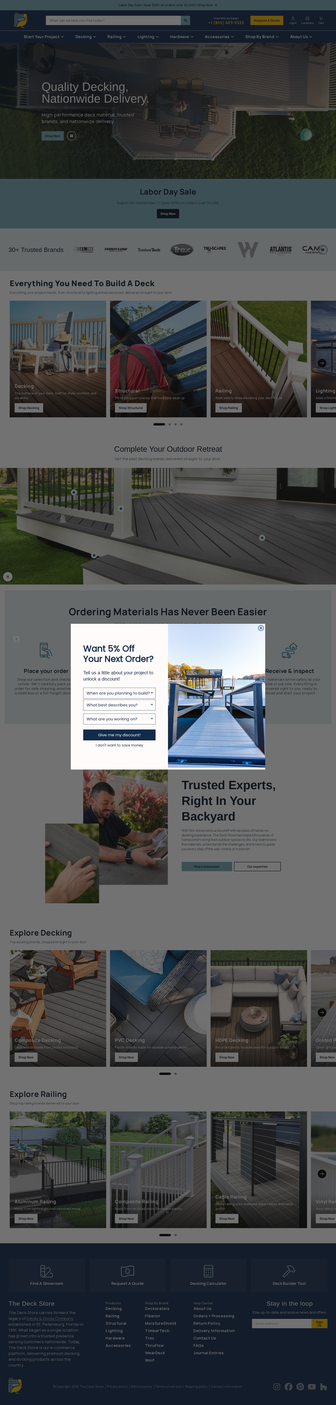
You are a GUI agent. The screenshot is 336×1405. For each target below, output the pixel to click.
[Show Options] (152, 693)
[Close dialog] (261, 628)
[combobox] (118, 693)
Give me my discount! (119, 735)
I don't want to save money (119, 745)
